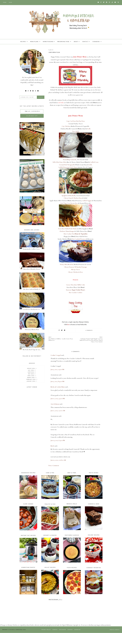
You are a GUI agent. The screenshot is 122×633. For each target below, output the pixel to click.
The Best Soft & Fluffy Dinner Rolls (32, 289)
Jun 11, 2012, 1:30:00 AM (58, 410)
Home (4, 2)
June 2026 (32, 372)
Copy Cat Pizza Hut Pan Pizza (75, 121)
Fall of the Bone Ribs (59, 162)
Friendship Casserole (69, 159)
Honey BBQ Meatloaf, (67, 264)
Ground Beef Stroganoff (67, 165)
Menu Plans (34, 41)
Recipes (23, 41)
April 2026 (32, 375)
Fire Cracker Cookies (75, 292)
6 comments (89, 330)
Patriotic (75, 290)
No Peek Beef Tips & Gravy (32, 349)
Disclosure (62, 629)
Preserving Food (63, 41)
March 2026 (31, 377)
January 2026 (32, 381)
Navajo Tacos (75, 269)
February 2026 (31, 379)
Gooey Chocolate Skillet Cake (75, 285)
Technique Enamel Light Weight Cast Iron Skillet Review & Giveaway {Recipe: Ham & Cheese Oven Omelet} (91, 339)
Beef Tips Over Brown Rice (69, 203)
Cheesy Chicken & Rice (75, 272)
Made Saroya (115, 629)
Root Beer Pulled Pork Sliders (67, 229)
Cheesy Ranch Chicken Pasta (73, 198)
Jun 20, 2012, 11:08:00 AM (58, 460)
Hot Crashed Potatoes (79, 239)
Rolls (89, 129)
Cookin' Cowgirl (56, 355)
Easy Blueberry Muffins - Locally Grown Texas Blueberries (61, 338)
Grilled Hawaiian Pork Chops (68, 167)
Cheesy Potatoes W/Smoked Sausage (75, 267)
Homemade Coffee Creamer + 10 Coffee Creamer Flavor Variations (32, 249)
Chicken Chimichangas (67, 231)
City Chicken (66, 126)
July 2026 (31, 370)
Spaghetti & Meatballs (69, 195)
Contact (85, 41)
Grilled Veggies (87, 200)
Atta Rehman (55, 404)
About (76, 41)
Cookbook (96, 41)
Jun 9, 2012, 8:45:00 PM (57, 381)
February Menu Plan (32, 329)
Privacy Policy (46, 629)
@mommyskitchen (68, 600)
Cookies (54, 629)
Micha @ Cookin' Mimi (58, 387)
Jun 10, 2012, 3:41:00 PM (58, 398)
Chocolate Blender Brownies (32, 269)
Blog (10, 2)
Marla (52, 446)
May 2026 (31, 373)
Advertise (77, 629)
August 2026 (31, 368)
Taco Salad (75, 131)
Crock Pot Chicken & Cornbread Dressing (32, 309)
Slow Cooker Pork (75, 234)
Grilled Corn (94, 162)
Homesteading (48, 41)
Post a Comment (54, 465)
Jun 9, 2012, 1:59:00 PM (57, 369)
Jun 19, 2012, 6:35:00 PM (58, 440)
